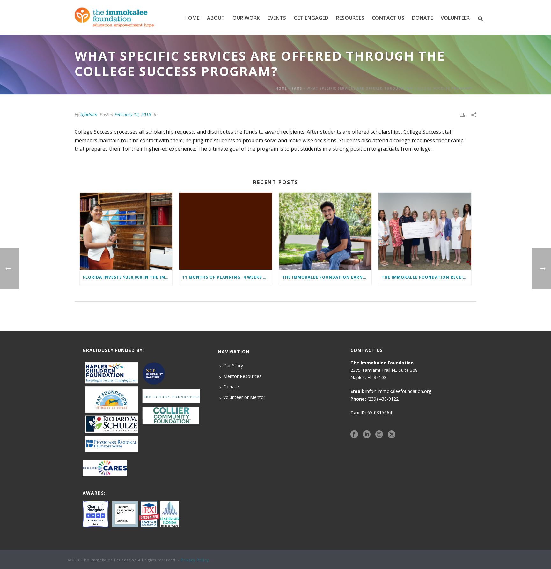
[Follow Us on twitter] (391, 434)
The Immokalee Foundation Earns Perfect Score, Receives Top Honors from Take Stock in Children (326, 277)
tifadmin (88, 114)
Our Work (246, 17)
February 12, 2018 (132, 114)
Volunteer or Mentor (244, 397)
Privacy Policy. (195, 560)
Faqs (297, 88)
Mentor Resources (242, 376)
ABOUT (216, 17)
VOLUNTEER (455, 17)
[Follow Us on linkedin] (367, 434)
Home (191, 17)
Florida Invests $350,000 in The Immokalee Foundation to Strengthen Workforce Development (127, 277)
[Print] (462, 114)
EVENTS (277, 17)
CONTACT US (388, 17)
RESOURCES (350, 17)
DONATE (422, 17)
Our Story (233, 366)
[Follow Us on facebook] (354, 434)
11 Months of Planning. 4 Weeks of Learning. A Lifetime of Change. (227, 277)
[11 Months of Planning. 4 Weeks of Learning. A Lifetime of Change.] (225, 231)
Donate (231, 387)
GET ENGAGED (311, 17)
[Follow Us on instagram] (379, 434)
